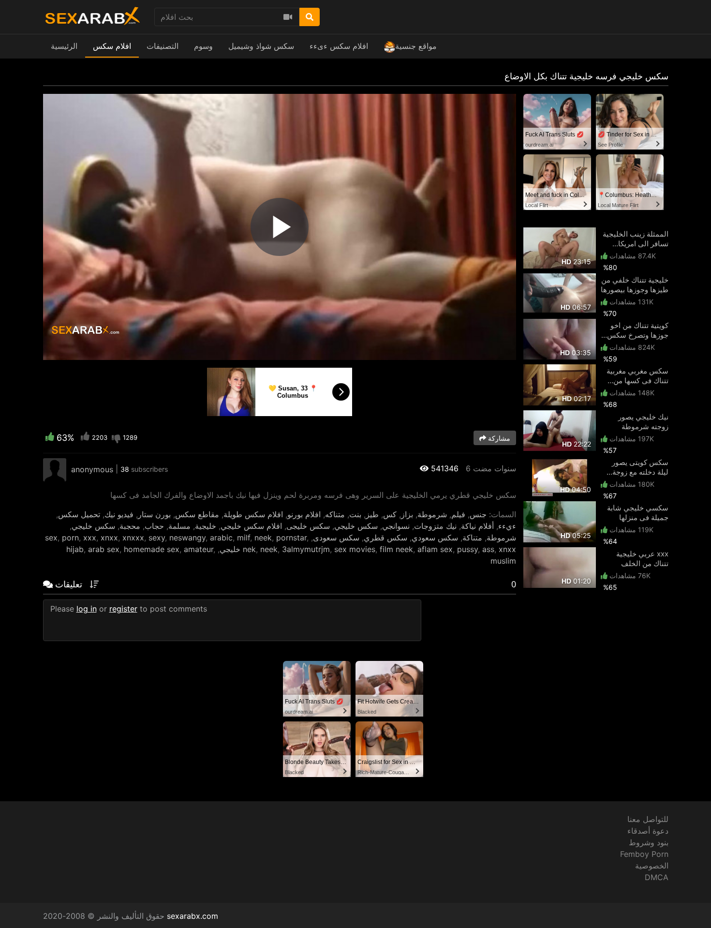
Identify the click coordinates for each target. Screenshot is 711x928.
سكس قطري (385, 537)
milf (243, 537)
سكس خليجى (308, 526)
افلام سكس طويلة (253, 514)
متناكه (335, 514)
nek (249, 549)
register (123, 609)
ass (488, 549)
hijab (75, 549)
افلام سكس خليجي (251, 526)
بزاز (407, 514)
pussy (467, 549)
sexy (156, 537)
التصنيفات (162, 46)
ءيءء (507, 526)
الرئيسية (64, 46)
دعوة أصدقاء (647, 831)
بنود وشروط (648, 842)
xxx (89, 537)
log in (86, 609)
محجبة (129, 526)
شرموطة (432, 514)
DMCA (656, 877)
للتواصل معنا (647, 819)
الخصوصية (651, 865)
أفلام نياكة (477, 526)
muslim (503, 561)
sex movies (354, 549)
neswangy (187, 537)
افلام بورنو (304, 514)
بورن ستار (154, 514)
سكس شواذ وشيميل (261, 46)
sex (51, 537)
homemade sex (151, 549)
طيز (372, 514)
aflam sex (435, 549)
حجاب (154, 526)
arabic (221, 537)
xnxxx (133, 537)
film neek (396, 549)
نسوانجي (396, 526)
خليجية (205, 526)
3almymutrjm (306, 549)
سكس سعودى (336, 537)
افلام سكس (112, 46)
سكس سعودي (435, 537)
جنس (478, 514)
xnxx (109, 537)
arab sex (103, 549)
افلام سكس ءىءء (339, 46)
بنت (355, 514)
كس (390, 514)
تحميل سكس (79, 514)
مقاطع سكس (197, 514)
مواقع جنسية (416, 46)
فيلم (458, 514)
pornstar (291, 537)
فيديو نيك (118, 514)
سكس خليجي (356, 526)
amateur (198, 549)
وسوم (203, 46)
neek (263, 537)
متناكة (472, 537)
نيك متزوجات (435, 526)
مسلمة (179, 526)
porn (70, 537)
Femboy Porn (644, 854)
